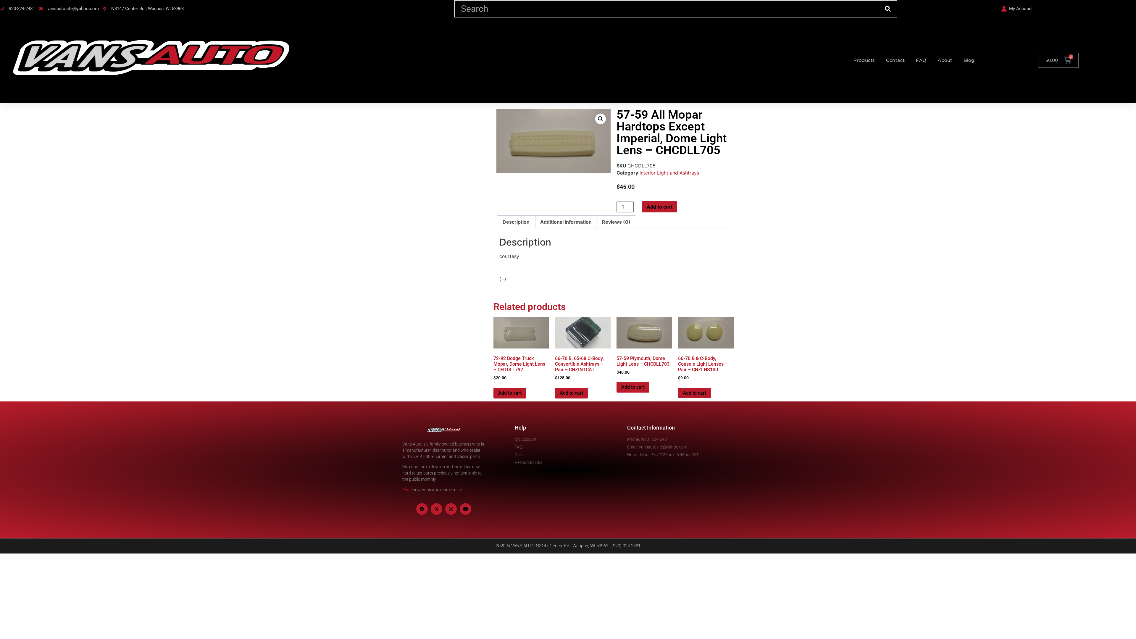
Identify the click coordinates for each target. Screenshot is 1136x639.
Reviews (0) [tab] (616, 222)
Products (864, 60)
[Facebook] (422, 509)
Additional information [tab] (566, 222)
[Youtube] (465, 509)
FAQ (921, 60)
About (945, 60)
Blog (969, 60)
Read (407, 490)
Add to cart (659, 207)
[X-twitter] (436, 509)
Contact (895, 60)
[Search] (888, 9)
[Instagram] (451, 509)
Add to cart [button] (510, 393)
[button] (600, 119)
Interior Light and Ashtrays (669, 173)
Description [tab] (516, 222)
